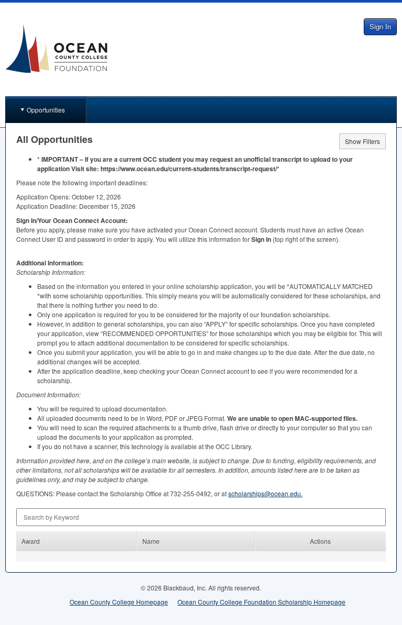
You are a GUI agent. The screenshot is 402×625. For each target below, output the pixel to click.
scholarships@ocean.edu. (265, 493)
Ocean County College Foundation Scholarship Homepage (261, 601)
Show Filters (362, 141)
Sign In (380, 26)
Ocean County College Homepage (119, 601)
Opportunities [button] (46, 109)
